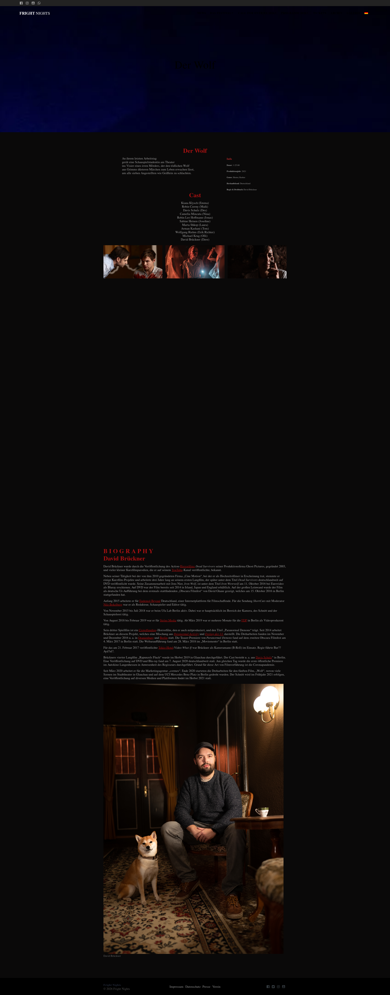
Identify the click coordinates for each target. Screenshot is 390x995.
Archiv (336, 13)
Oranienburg (146, 638)
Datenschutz (193, 986)
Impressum (176, 986)
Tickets (319, 13)
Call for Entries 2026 (256, 13)
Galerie (353, 13)
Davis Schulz (264, 657)
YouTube (177, 570)
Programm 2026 (293, 13)
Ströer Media (168, 620)
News (201, 13)
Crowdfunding (147, 630)
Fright (35, 13)
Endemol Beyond (149, 601)
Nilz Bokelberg (112, 604)
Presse (206, 986)
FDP (244, 620)
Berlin (164, 638)
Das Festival (220, 13)
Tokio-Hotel (165, 647)
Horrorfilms (187, 566)
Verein (216, 986)
